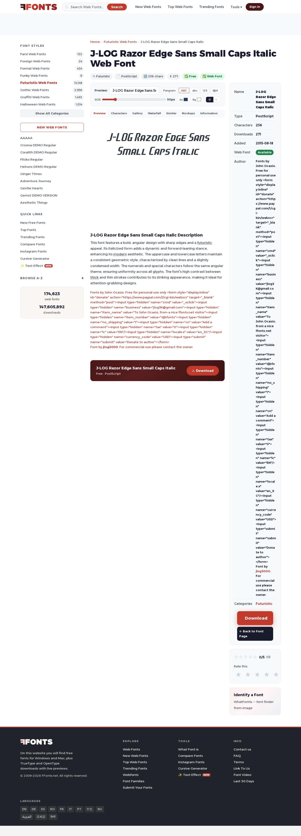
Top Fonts (28, 230)
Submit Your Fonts (137, 787)
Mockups (188, 113)
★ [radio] (238, 674)
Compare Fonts (32, 244)
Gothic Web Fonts (34, 90)
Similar (171, 113)
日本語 (41, 817)
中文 (89, 809)
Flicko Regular (31, 159)
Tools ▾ (236, 7)
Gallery (137, 113)
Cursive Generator (34, 258)
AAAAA (26, 138)
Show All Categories (52, 113)
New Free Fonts (32, 223)
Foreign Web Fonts (35, 61)
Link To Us (242, 768)
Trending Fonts (211, 7)
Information (209, 113)
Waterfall (154, 113)
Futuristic (264, 604)
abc (194, 90)
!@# (215, 90)
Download (205, 371)
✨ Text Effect (36, 266)
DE (34, 809)
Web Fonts (131, 749)
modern (120, 254)
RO (52, 809)
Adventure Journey (35, 181)
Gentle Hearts (31, 188)
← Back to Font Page (251, 633)
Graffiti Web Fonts (35, 97)
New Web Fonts (148, 7)
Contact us (242, 749)
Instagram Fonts (33, 251)
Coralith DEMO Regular (38, 152)
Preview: (101, 90)
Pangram (169, 90)
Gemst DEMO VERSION (38, 195)
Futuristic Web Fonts (38, 83)
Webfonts (131, 775)
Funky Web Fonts (34, 76)
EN (24, 809)
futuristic (204, 243)
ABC (184, 90)
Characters (119, 113)
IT (70, 809)
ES (43, 809)
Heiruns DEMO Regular (38, 167)
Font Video (242, 775)
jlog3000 (110, 347)
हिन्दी (53, 817)
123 (205, 90)
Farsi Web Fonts (33, 54)
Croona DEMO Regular (38, 145)
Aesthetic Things (34, 202)
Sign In (254, 7)
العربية (26, 817)
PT (79, 809)
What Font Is (188, 749)
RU (100, 809)
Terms (239, 762)
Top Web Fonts (180, 7)
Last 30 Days (244, 781)
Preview (99, 113)
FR (62, 809)
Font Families (133, 781)
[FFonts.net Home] (38, 7)
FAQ (237, 756)
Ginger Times (31, 174)
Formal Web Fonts (35, 68)
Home (95, 42)
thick (94, 277)
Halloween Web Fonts (37, 104)
